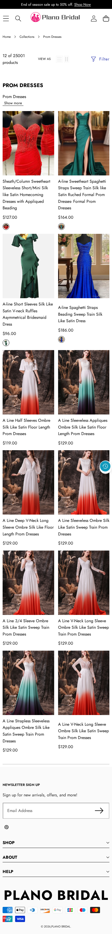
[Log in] (93, 19)
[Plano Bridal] (56, 18)
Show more (13, 103)
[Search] (18, 19)
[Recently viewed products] (105, 466)
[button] (106, 19)
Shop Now (82, 4)
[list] (59, 59)
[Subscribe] (99, 811)
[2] (66, 59)
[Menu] (6, 19)
